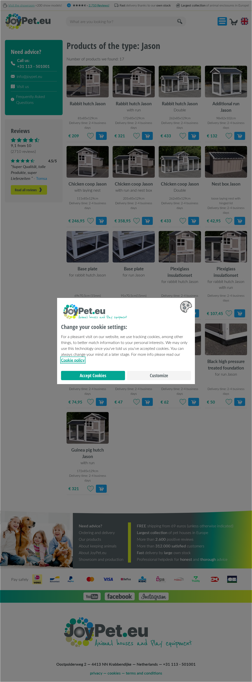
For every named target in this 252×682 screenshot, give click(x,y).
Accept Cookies (93, 375)
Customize (159, 375)
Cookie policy (73, 360)
